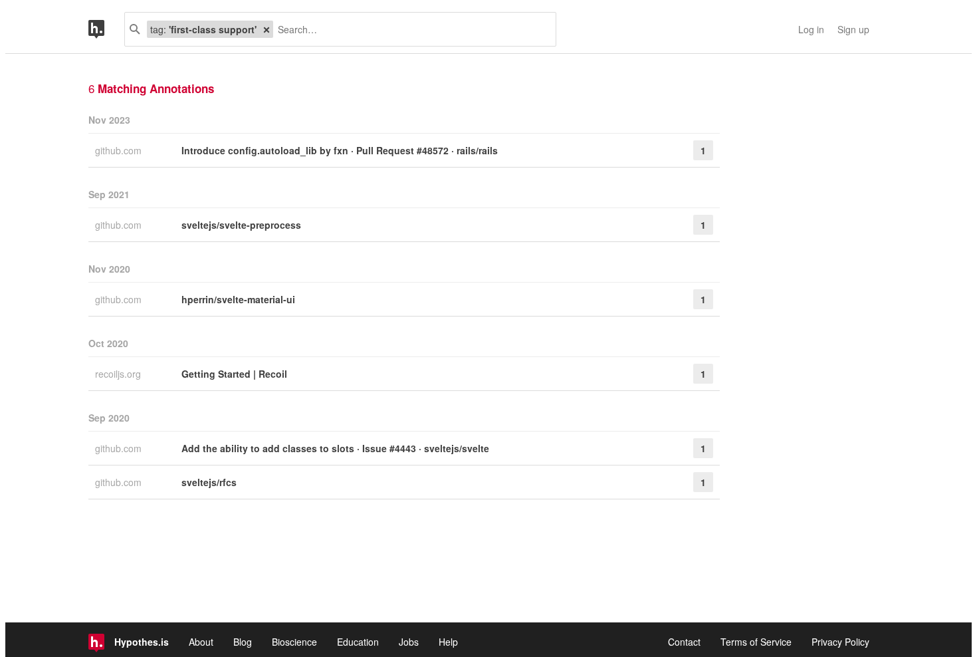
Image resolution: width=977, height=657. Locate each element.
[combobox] (409, 29)
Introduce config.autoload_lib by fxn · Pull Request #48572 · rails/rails (339, 150)
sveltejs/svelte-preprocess (241, 224)
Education (358, 641)
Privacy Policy (840, 641)
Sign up (853, 29)
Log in (811, 29)
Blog (242, 641)
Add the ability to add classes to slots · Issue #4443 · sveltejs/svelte (335, 448)
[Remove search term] (266, 29)
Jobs (409, 641)
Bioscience (294, 641)
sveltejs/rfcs (209, 482)
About (201, 641)
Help (448, 641)
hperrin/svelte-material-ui (238, 299)
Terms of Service (756, 641)
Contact (684, 641)
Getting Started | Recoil (234, 373)
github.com (119, 150)
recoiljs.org (119, 373)
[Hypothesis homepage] (106, 29)
